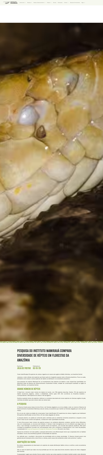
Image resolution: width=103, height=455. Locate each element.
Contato (65, 2)
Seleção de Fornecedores (75, 2)
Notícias (54, 2)
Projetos (48, 2)
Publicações (60, 2)
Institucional (22, 2)
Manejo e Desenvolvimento (39, 2)
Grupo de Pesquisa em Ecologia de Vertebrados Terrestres (42, 429)
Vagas (82, 2)
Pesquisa (29, 2)
